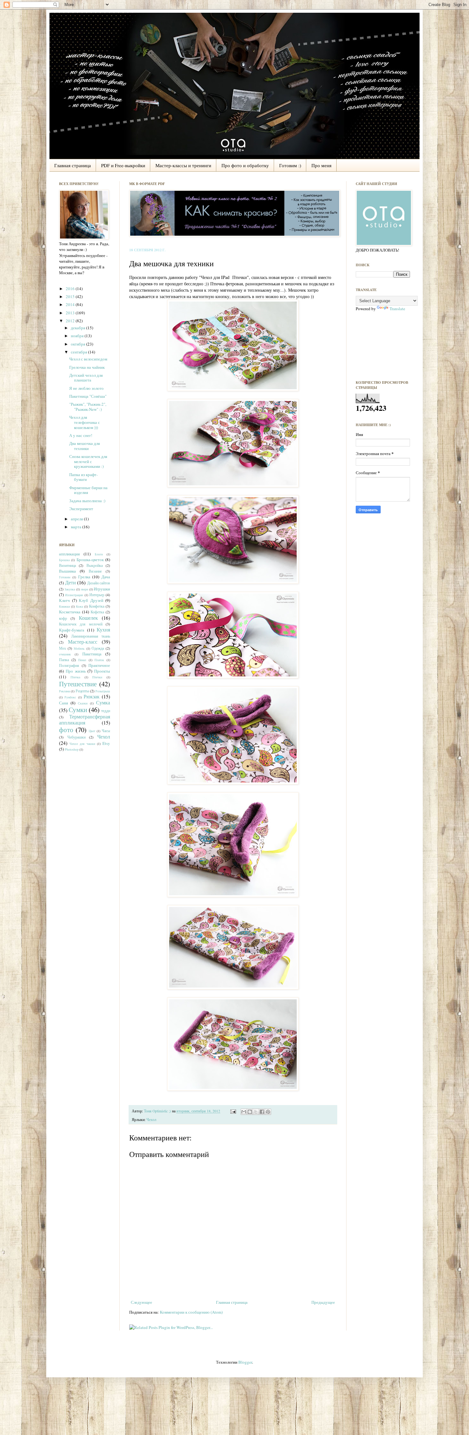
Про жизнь (76, 671)
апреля (77, 519)
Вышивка (67, 571)
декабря (78, 328)
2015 (71, 296)
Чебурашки (76, 737)
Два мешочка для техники (84, 445)
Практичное (99, 665)
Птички (97, 677)
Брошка (64, 560)
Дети (70, 582)
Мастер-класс (82, 642)
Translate (397, 308)
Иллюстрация (74, 595)
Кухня (103, 629)
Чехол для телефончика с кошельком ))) (84, 422)
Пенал (82, 660)
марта (76, 527)
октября (78, 344)
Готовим (64, 577)
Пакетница (91, 654)
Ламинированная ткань (90, 636)
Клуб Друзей (91, 600)
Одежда (98, 648)
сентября (79, 352)
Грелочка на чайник (87, 367)
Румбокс (70, 697)
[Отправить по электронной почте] (244, 1112)
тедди (105, 710)
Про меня (321, 165)
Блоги (99, 554)
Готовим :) (290, 165)
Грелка (84, 577)
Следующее (141, 1302)
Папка (64, 659)
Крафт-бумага (71, 630)
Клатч (64, 600)
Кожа (79, 606)
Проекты (102, 671)
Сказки (82, 703)
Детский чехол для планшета (86, 377)
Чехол (151, 1119)
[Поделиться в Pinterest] (268, 1112)
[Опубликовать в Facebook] (262, 1112)
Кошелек (88, 618)
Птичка (75, 677)
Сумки (78, 709)
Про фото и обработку (245, 165)
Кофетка (97, 612)
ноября (78, 336)
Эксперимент (81, 508)
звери (84, 589)
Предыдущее (323, 1302)
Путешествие (78, 683)
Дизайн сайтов (98, 583)
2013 (71, 313)
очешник (65, 654)
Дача (105, 577)
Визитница (67, 565)
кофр (63, 618)
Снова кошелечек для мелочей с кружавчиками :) (88, 461)
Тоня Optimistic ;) (158, 1111)
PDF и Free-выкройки (123, 165)
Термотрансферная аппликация (84, 719)
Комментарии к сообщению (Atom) (191, 1312)
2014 (71, 304)
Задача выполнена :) (87, 500)
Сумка (103, 702)
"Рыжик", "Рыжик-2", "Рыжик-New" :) (87, 406)
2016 (71, 288)
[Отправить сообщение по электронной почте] (232, 1111)
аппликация (69, 554)
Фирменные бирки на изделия (88, 490)
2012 (71, 321)
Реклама (64, 691)
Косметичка (69, 612)
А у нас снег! (80, 435)
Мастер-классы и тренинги (183, 165)
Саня (63, 703)
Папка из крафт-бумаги (83, 477)
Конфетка (96, 606)
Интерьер (96, 594)
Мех (62, 648)
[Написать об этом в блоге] (250, 1112)
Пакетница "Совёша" (88, 396)
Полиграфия (69, 665)
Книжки (64, 606)
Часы (106, 730)
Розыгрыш (102, 691)
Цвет (92, 731)
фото (66, 729)
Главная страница (72, 165)
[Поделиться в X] (256, 1112)
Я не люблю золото (86, 388)
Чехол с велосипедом (88, 359)
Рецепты (82, 691)
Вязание (95, 571)
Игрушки (102, 589)
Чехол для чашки (82, 743)
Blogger (245, 1362)
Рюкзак (92, 696)
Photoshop (71, 749)
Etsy (106, 743)
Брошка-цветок (90, 559)
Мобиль (79, 648)
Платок (99, 660)
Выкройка (94, 565)
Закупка (69, 589)
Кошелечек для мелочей (80, 624)
